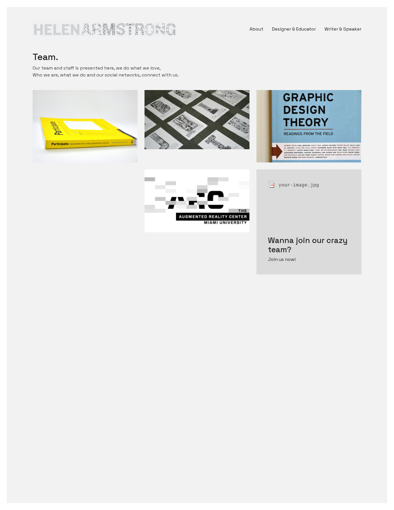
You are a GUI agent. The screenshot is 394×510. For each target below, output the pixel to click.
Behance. (170, 109)
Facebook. (59, 109)
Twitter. (56, 116)
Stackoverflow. (289, 109)
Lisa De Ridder (183, 120)
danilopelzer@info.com (74, 123)
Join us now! (282, 259)
